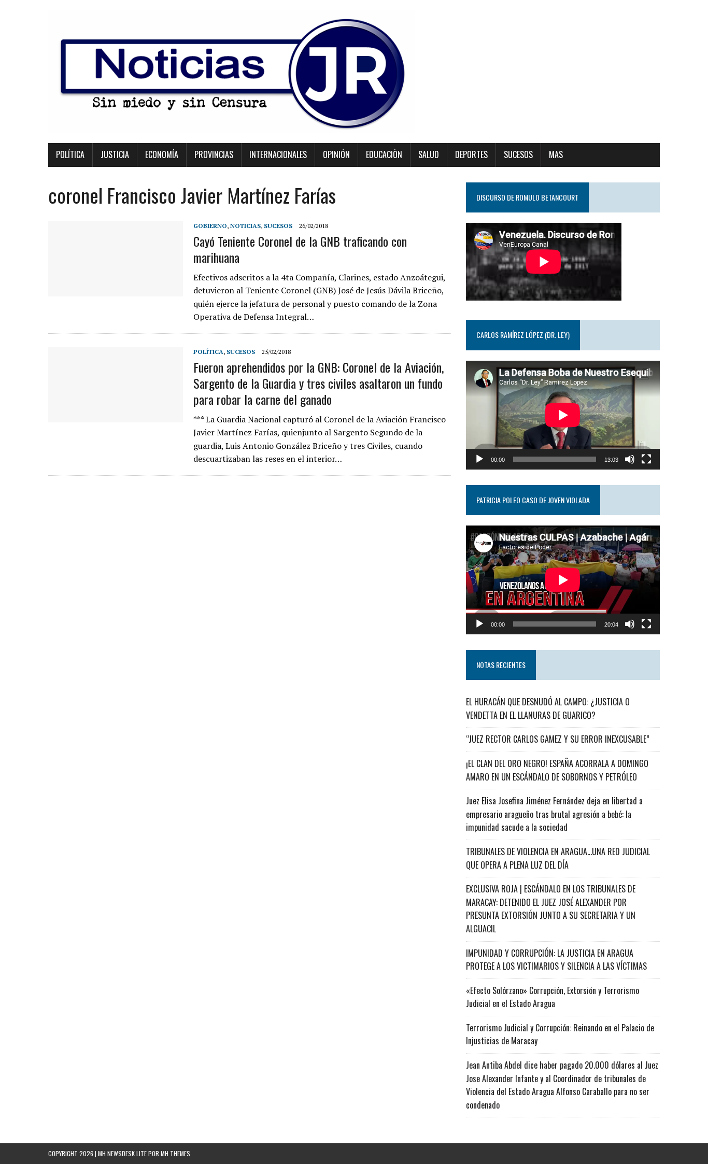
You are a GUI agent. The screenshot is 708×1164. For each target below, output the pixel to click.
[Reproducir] (479, 459)
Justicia (115, 154)
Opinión (336, 154)
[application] (563, 415)
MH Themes (175, 1153)
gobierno (210, 226)
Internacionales (278, 154)
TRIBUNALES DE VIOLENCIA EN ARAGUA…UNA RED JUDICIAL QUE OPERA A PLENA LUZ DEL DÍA (558, 858)
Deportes (471, 154)
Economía (161, 154)
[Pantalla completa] (646, 459)
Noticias (245, 226)
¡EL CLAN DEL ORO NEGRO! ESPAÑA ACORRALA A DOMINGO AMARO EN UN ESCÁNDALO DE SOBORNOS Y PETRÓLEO (557, 770)
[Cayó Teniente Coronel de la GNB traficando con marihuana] (115, 289)
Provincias (213, 154)
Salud (428, 154)
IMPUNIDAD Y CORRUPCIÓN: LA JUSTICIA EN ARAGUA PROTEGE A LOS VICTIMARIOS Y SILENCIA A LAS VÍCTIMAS (556, 960)
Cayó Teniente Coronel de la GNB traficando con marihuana (300, 249)
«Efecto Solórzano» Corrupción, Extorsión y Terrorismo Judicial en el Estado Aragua (552, 997)
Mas (556, 154)
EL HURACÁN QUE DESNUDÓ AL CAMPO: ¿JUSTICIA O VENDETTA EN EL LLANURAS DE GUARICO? (548, 708)
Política (70, 154)
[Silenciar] (630, 459)
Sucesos (518, 154)
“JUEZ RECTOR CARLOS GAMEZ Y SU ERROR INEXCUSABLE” (557, 739)
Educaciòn (384, 154)
